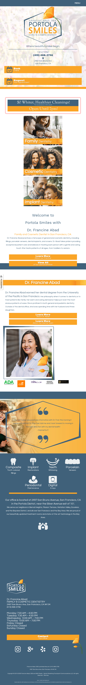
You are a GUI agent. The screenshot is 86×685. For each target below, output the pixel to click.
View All (43, 263)
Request (21, 81)
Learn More (43, 257)
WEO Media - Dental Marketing (45, 673)
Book (17, 69)
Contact (43, 637)
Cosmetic (41, 171)
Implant (39, 202)
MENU (77, 3)
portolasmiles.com (44, 666)
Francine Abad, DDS (27, 673)
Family (38, 141)
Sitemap (46, 675)
